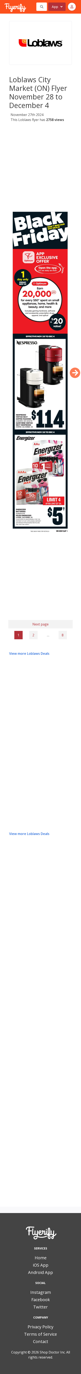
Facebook (40, 1299)
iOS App (40, 1265)
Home (41, 1258)
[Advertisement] (40, 165)
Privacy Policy (40, 1327)
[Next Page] (75, 373)
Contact (40, 1341)
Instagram (40, 1292)
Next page (40, 624)
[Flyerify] (4, 6)
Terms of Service (40, 1334)
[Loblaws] (40, 43)
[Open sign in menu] (72, 7)
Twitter (40, 1307)
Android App (40, 1272)
